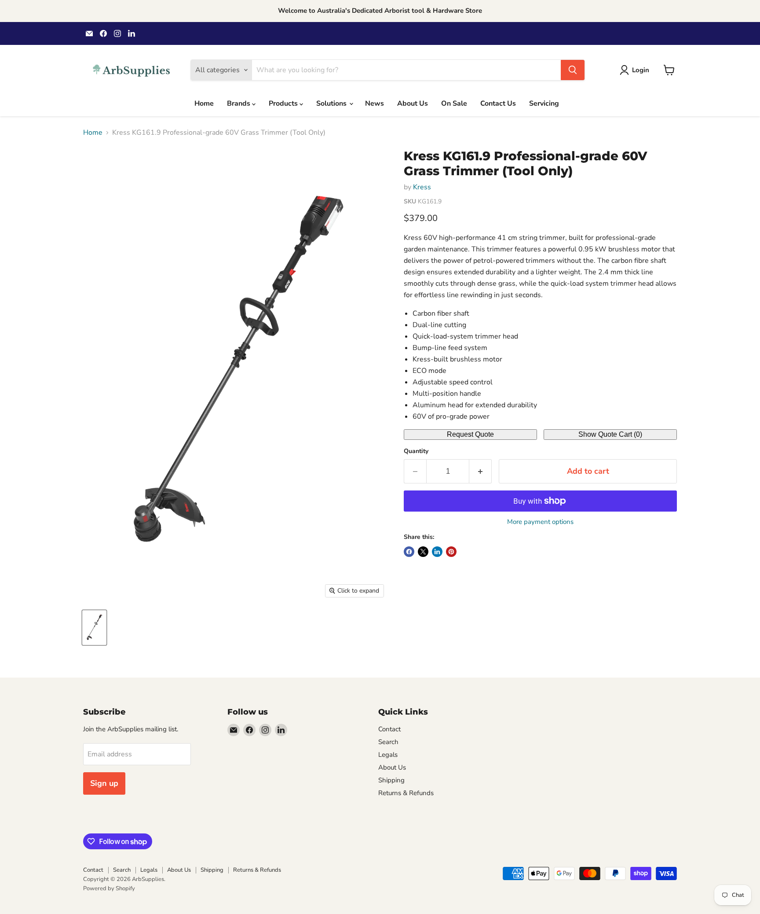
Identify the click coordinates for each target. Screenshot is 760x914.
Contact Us (498, 103)
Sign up (104, 783)
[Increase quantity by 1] (480, 471)
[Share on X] (423, 551)
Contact (389, 729)
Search (388, 741)
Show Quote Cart (610, 434)
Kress (422, 187)
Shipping (391, 780)
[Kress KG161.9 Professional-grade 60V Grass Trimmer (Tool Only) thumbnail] (94, 627)
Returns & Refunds (406, 793)
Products (284, 103)
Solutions (332, 103)
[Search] (573, 70)
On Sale (454, 103)
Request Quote (470, 434)
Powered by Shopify (109, 888)
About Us (412, 103)
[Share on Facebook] (409, 551)
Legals (388, 754)
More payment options (540, 522)
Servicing (544, 103)
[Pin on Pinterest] (451, 551)
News (374, 103)
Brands (239, 103)
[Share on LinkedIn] (437, 551)
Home (204, 103)
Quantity (416, 451)
